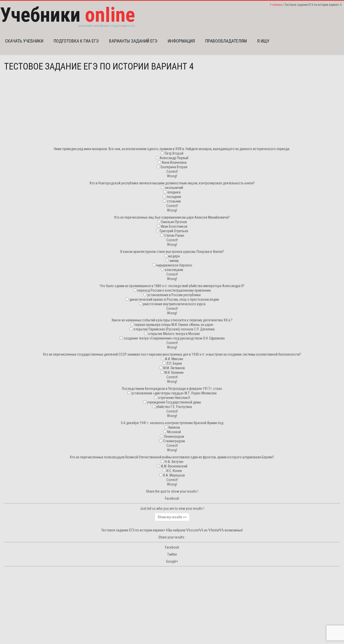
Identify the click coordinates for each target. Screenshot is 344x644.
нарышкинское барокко (174, 265)
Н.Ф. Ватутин (174, 462)
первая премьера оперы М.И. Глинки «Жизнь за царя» (174, 325)
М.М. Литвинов (174, 368)
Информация (181, 41)
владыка (174, 192)
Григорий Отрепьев (174, 231)
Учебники (276, 5)
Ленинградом (174, 436)
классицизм (174, 270)
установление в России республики (174, 295)
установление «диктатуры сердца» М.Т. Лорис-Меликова (174, 393)
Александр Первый (174, 158)
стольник (174, 201)
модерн (174, 256)
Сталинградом (174, 441)
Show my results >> (172, 517)
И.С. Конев (174, 471)
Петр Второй (174, 153)
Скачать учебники (24, 41)
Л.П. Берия (174, 363)
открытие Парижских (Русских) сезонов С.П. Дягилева (174, 329)
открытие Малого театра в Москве (174, 334)
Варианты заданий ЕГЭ (133, 41)
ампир (174, 261)
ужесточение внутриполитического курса (174, 304)
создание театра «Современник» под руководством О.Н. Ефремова (174, 338)
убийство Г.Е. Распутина (174, 407)
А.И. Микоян (174, 359)
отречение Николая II (174, 398)
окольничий (174, 188)
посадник (174, 197)
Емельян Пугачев (174, 222)
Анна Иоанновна (174, 162)
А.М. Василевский (174, 466)
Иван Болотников (174, 226)
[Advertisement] (172, 111)
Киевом (174, 427)
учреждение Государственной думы (174, 402)
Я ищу (263, 41)
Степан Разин (174, 235)
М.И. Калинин (174, 372)
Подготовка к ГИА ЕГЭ (76, 41)
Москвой (174, 432)
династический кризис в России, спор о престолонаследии (174, 299)
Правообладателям (226, 41)
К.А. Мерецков (174, 475)
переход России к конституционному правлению (174, 290)
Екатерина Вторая (174, 167)
